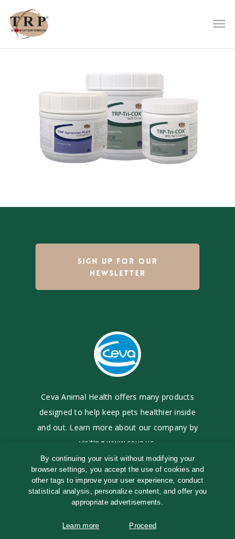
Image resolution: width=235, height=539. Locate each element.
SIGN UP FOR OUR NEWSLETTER (118, 267)
